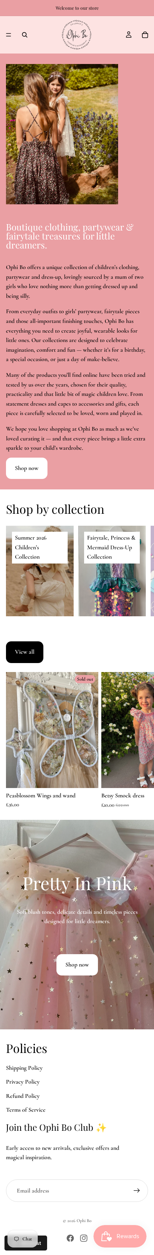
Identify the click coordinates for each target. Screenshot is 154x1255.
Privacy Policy (23, 1081)
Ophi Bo (84, 1220)
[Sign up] (137, 1190)
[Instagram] (83, 1238)
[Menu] (8, 34)
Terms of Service (26, 1110)
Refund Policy (23, 1096)
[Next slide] (140, 571)
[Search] (24, 35)
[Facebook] (70, 1238)
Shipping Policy (24, 1068)
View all (24, 652)
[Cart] (145, 35)
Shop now (26, 468)
